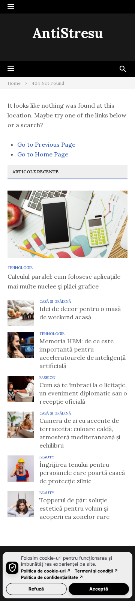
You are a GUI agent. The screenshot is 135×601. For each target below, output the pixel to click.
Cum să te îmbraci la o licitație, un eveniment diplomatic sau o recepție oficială (83, 393)
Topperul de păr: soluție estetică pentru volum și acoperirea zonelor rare (74, 508)
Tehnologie (20, 267)
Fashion (47, 377)
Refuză (36, 589)
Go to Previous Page (46, 144)
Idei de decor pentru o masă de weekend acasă (80, 313)
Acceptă (98, 589)
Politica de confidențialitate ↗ (52, 577)
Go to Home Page (42, 154)
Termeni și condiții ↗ (96, 571)
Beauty (46, 457)
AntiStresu (67, 33)
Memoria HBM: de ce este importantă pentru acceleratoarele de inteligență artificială (82, 353)
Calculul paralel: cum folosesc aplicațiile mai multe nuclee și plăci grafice (64, 281)
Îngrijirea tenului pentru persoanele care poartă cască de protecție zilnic (82, 473)
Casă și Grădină (55, 301)
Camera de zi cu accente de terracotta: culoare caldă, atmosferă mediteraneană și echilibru (79, 433)
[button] (11, 6)
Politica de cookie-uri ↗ (46, 571)
